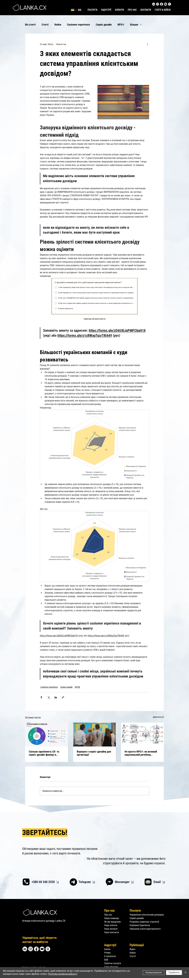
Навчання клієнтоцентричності (145, 928)
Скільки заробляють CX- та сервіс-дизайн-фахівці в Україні (44, 753)
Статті (45, 24)
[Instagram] (157, 4)
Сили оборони (111, 966)
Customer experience (78, 24)
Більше (134, 24)
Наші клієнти (110, 925)
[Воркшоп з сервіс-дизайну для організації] (94, 734)
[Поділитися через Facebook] (41, 697)
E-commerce (110, 956)
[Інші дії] (147, 44)
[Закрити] (185, 972)
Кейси (57, 24)
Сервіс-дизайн (137, 918)
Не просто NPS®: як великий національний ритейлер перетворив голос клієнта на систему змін (141, 753)
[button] (106, 10)
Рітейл (107, 952)
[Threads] (169, 4)
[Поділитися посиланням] (63, 697)
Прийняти (174, 972)
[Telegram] (73, 882)
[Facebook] (161, 4)
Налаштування (153, 972)
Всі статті (30, 24)
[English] (79, 10)
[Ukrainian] (72, 10)
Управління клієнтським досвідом (147, 914)
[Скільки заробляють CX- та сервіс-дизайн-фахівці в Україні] (46, 734)
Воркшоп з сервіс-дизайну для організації (94, 753)
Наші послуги (110, 928)
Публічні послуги (112, 963)
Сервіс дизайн (104, 24)
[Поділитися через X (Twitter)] (48, 697)
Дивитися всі (158, 717)
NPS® (121, 24)
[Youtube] (165, 4)
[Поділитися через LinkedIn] (55, 697)
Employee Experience (140, 925)
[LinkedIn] (153, 4)
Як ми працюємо (112, 921)
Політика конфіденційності (62, 974)
